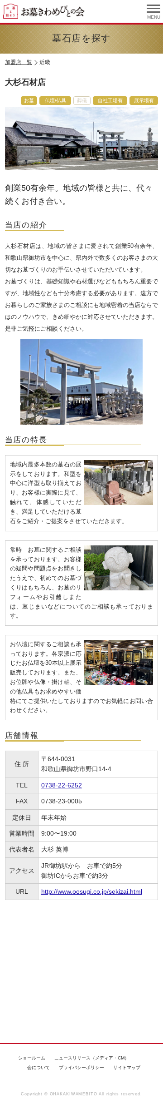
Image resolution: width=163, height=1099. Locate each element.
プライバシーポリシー (81, 1067)
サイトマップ (126, 1067)
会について (38, 1067)
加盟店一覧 (18, 62)
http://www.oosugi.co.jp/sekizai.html (91, 891)
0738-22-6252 (61, 785)
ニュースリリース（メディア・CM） (91, 1057)
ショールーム (31, 1057)
